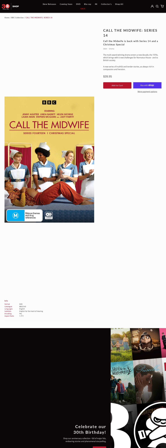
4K (96, 4)
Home (7, 18)
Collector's (106, 4)
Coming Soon (66, 4)
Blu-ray (87, 4)
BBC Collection (17, 18)
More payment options (147, 91)
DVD (78, 4)
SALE (83, 8)
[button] (157, 6)
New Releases (49, 4)
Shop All (119, 4)
